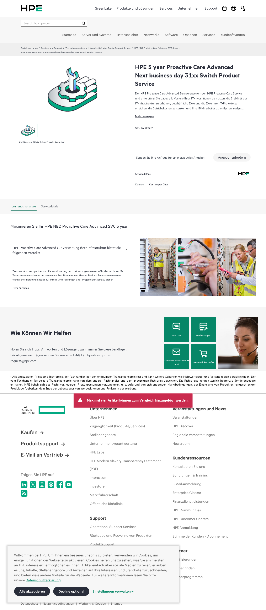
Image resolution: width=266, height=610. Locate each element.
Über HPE (97, 417)
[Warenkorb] (224, 8)
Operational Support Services (113, 527)
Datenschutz (29, 603)
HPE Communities (186, 510)
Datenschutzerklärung (43, 580)
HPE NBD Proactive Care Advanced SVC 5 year (156, 47)
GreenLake (103, 8)
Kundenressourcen (191, 458)
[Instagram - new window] (42, 484)
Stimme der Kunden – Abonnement (200, 536)
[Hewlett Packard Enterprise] (31, 8)
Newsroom (181, 443)
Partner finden (183, 568)
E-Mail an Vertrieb (42, 455)
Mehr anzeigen (144, 116)
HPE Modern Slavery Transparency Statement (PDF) (125, 465)
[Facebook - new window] (60, 484)
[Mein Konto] (242, 8)
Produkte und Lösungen (135, 8)
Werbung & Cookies (92, 603)
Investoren (98, 486)
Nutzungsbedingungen (58, 603)
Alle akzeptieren (32, 591)
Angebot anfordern (232, 157)
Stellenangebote (103, 435)
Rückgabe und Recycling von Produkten (121, 535)
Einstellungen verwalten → (113, 591)
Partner (179, 550)
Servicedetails (143, 173)
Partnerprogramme (187, 577)
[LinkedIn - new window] (24, 484)
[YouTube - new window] (68, 484)
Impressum (98, 477)
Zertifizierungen (184, 559)
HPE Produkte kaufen (203, 362)
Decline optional (71, 591)
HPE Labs (97, 452)
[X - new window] (33, 484)
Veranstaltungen (185, 417)
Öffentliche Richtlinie (106, 504)
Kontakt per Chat (158, 184)
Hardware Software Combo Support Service (110, 47)
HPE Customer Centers (190, 519)
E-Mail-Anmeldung (186, 484)
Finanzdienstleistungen (190, 501)
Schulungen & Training (190, 475)
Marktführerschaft (104, 495)
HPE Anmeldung (185, 527)
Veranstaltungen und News (199, 408)
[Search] (83, 23)
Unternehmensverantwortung (113, 443)
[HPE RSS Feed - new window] (24, 493)
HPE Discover (182, 426)
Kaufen (29, 432)
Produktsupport (203, 335)
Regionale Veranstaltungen (193, 435)
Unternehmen (189, 8)
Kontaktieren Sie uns (188, 466)
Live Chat (176, 335)
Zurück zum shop (29, 47)
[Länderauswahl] (233, 8)
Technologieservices (75, 47)
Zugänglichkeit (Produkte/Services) (117, 426)
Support (210, 8)
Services (166, 8)
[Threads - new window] (51, 484)
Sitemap (116, 603)
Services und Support (51, 47)
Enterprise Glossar (186, 493)
